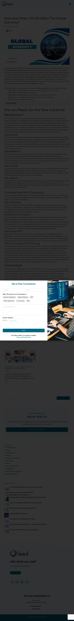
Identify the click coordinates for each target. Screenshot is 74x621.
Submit (24, 330)
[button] (70, 284)
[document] (37, 310)
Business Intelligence (9, 297)
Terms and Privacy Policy (24, 337)
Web (28, 301)
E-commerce (20, 301)
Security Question (8, 317)
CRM (31, 297)
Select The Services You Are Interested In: (15, 294)
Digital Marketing (23, 297)
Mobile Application (9, 301)
